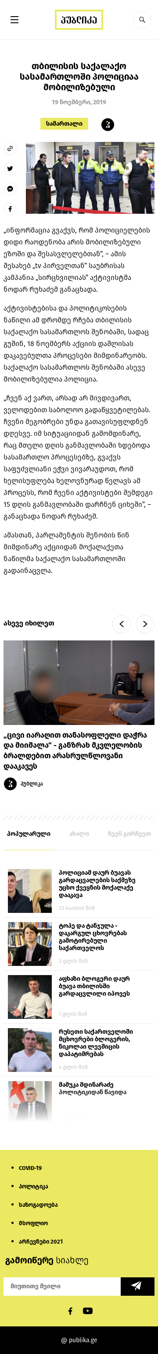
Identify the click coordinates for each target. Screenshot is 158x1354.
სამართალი (64, 123)
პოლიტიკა (33, 1186)
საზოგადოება (38, 1205)
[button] (142, 19)
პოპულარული (28, 834)
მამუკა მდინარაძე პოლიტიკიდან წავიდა (92, 1088)
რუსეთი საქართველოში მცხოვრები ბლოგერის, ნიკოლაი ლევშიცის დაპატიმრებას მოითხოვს (96, 1043)
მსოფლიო (33, 1223)
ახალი (79, 834)
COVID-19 (30, 1168)
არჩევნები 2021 (41, 1241)
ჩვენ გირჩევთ (129, 834)
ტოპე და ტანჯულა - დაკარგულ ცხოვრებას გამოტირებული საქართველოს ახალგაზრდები (93, 937)
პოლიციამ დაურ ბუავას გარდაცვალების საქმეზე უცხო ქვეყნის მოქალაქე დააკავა (97, 884)
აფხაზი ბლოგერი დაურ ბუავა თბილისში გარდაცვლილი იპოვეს (94, 986)
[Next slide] (145, 624)
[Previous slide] (121, 624)
